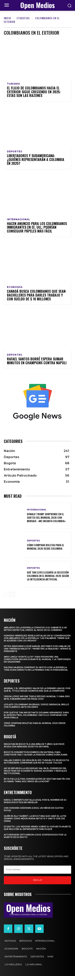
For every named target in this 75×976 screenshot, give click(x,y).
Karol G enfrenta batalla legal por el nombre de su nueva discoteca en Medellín (35, 801)
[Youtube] (39, 928)
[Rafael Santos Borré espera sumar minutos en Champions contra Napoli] (37, 329)
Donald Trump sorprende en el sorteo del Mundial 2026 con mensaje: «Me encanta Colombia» (46, 517)
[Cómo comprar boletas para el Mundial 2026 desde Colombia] (14, 545)
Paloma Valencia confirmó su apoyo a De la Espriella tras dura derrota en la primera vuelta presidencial (36, 668)
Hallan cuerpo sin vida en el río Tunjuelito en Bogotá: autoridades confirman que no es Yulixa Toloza (36, 761)
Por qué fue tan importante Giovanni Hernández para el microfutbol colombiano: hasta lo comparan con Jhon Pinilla (36, 715)
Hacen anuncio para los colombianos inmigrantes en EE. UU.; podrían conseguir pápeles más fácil (37, 227)
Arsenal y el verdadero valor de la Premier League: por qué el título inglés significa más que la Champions (37, 689)
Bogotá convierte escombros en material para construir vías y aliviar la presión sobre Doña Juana (35, 753)
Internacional (18, 219)
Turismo (13, 84)
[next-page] (12, 594)
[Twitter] (29, 928)
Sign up (37, 880)
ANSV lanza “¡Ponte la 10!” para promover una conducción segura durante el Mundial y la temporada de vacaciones (37, 659)
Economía (14, 287)
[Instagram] (18, 928)
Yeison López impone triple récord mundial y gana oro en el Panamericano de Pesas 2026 (37, 697)
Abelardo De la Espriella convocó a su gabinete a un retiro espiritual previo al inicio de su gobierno (35, 628)
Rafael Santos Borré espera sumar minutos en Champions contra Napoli (37, 360)
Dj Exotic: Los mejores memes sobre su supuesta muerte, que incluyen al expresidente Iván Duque (37, 827)
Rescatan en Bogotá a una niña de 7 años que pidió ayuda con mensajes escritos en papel (34, 745)
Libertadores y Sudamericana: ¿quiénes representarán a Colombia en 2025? (35, 159)
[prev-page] (6, 594)
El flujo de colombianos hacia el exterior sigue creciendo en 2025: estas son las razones (34, 91)
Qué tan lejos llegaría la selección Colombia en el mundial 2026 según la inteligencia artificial (48, 575)
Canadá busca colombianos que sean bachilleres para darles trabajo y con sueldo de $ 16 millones (36, 295)
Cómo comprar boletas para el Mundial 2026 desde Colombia (45, 546)
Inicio (7, 18)
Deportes (14, 151)
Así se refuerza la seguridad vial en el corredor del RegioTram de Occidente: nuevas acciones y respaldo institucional (35, 771)
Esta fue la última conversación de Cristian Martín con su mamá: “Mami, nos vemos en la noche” (37, 780)
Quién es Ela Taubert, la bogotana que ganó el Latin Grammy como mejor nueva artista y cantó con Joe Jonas (35, 818)
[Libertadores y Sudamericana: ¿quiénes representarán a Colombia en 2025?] (37, 126)
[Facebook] (8, 928)
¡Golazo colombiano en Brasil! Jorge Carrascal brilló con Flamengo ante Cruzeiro (36, 705)
